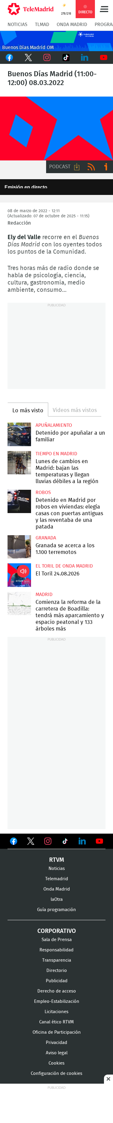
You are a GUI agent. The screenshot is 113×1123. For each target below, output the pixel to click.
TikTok (66, 57)
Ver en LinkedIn (82, 841)
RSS (91, 166)
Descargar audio (77, 166)
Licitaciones (56, 1011)
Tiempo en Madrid (56, 453)
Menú (104, 9)
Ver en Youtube (99, 841)
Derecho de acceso (56, 991)
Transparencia (56, 960)
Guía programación (56, 909)
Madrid (44, 594)
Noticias (17, 24)
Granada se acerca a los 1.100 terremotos (19, 547)
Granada (46, 537)
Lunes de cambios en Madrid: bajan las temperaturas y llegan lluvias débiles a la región (19, 463)
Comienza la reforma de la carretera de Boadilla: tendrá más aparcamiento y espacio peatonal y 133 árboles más (19, 603)
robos (43, 492)
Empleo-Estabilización (56, 1001)
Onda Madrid (72, 24)
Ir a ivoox (106, 166)
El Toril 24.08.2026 (19, 575)
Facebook (9, 57)
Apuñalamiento (54, 425)
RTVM (56, 860)
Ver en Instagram (48, 841)
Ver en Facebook (14, 842)
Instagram (47, 57)
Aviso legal (56, 1053)
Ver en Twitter (31, 842)
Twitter (28, 57)
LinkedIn (84, 57)
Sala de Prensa (57, 939)
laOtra (57, 899)
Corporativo (56, 931)
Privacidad (56, 1042)
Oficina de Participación (57, 1032)
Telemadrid (56, 879)
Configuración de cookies (56, 1073)
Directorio (56, 970)
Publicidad (56, 981)
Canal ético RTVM (56, 1022)
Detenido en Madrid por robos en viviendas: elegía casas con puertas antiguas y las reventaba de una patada (19, 501)
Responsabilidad (56, 950)
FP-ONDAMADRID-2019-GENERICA (56, 128)
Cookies (56, 1063)
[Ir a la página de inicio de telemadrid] (31, 9)
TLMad (42, 24)
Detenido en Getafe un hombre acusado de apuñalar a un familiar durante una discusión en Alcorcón (19, 434)
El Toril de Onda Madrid (64, 566)
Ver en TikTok (65, 842)
